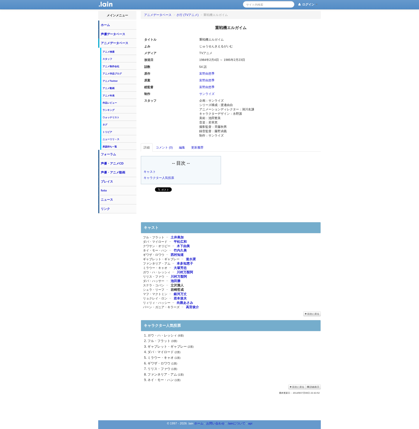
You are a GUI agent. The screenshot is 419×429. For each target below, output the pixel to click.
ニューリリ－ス (111, 139)
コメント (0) (164, 147)
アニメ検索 (109, 51)
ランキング (109, 110)
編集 (182, 147)
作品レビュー (110, 102)
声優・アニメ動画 (113, 172)
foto (104, 190)
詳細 (147, 147)
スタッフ (107, 59)
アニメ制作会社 (111, 66)
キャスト (150, 171)
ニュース (107, 199)
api (250, 423)
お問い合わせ (215, 423)
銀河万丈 (180, 294)
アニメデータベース (114, 43)
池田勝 (175, 281)
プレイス (107, 181)
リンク (105, 208)
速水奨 (191, 259)
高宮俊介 (192, 307)
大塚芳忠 (180, 268)
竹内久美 (180, 250)
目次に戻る (313, 314)
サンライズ (207, 94)
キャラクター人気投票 (159, 177)
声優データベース (113, 34)
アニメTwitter (110, 81)
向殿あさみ (185, 302)
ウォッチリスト (111, 117)
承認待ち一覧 (110, 146)
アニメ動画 (109, 88)
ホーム (105, 25)
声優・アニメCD (112, 163)
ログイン (308, 4)
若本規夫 (180, 298)
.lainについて (236, 423)
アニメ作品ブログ (112, 73)
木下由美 (183, 246)
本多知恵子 (185, 263)
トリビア (107, 132)
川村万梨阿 (185, 272)
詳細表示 (314, 387)
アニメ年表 (109, 95)
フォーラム (108, 154)
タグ (105, 124)
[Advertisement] (117, 280)
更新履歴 (197, 147)
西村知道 (177, 254)
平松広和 (180, 241)
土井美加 (177, 237)
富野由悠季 (207, 73)
